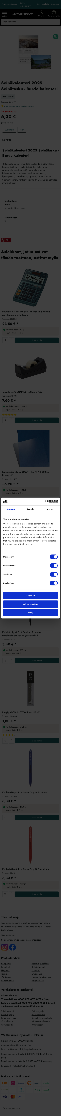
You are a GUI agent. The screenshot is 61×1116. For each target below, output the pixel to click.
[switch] (54, 565)
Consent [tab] (11, 509)
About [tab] (50, 509)
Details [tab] (30, 509)
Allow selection (30, 604)
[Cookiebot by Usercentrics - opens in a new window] (45, 501)
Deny (30, 612)
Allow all (30, 595)
